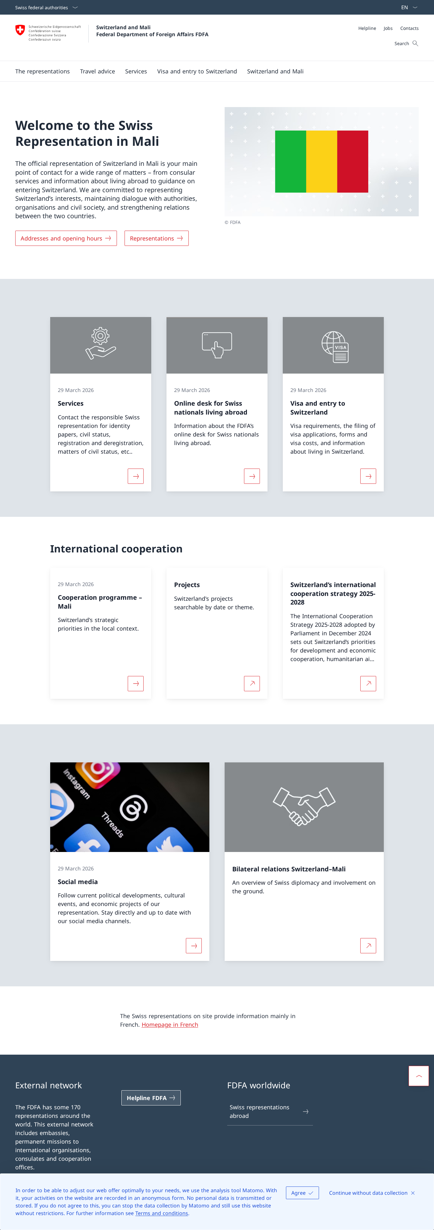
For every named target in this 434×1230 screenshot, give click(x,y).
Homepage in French (170, 1024)
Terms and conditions (161, 1213)
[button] (42, 71)
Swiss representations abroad (259, 1111)
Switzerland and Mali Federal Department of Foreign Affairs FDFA (152, 31)
